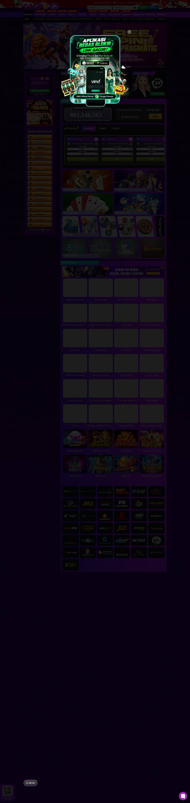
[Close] (129, 32)
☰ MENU (30, 783)
